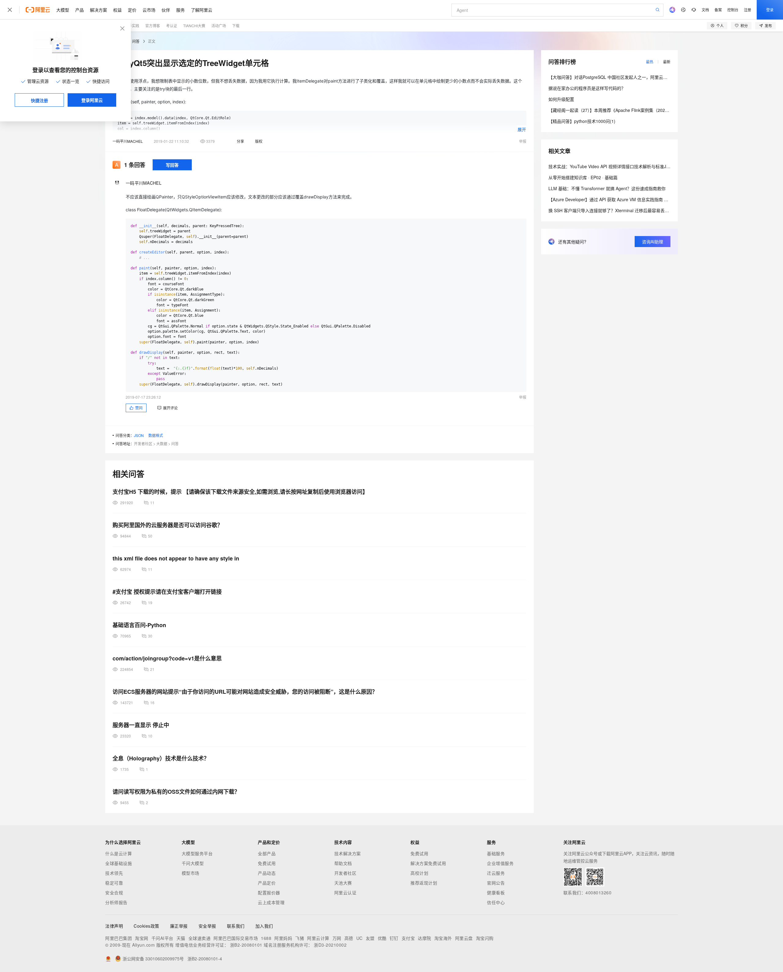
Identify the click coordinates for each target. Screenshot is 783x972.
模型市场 (190, 873)
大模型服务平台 (197, 853)
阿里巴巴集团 (118, 938)
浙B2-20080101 (246, 945)
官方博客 (152, 25)
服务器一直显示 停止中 (141, 725)
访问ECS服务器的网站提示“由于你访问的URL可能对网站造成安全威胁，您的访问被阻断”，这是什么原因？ (245, 692)
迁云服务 (496, 873)
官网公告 (496, 883)
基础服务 (496, 853)
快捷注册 (39, 100)
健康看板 (496, 892)
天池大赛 (343, 883)
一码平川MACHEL (128, 141)
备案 (718, 9)
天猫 (180, 938)
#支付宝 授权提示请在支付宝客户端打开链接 (167, 592)
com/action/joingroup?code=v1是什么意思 (167, 658)
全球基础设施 (118, 863)
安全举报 (207, 926)
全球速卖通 (199, 938)
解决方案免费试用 (428, 863)
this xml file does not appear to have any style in (176, 558)
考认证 (171, 25)
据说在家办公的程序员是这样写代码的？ (586, 88)
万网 (336, 938)
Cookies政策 (146, 926)
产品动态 (267, 873)
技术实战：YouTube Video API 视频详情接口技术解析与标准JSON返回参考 (620, 166)
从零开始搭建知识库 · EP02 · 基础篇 (583, 177)
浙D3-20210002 (330, 945)
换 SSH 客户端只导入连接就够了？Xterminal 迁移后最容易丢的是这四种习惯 (621, 210)
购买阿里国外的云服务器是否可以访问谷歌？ (168, 525)
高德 (348, 938)
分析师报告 (116, 902)
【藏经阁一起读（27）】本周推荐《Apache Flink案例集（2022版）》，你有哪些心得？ (629, 110)
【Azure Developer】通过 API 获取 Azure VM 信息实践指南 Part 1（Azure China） (628, 199)
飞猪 (299, 938)
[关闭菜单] (10, 10)
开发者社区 (143, 443)
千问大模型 (193, 863)
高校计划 (419, 873)
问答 (135, 41)
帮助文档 (343, 863)
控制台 (732, 9)
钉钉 (394, 938)
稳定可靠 (114, 883)
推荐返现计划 (423, 883)
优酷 (382, 938)
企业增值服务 (500, 863)
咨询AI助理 (652, 241)
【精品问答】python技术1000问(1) (581, 121)
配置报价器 (269, 892)
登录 (770, 9)
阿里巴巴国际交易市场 (235, 938)
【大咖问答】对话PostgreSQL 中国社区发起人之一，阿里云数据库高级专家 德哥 (625, 77)
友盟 (370, 938)
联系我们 (236, 926)
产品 (79, 10)
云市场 (149, 10)
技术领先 (114, 873)
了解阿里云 (201, 10)
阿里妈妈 (283, 938)
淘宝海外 (443, 938)
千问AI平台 (162, 938)
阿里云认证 (345, 892)
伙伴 (165, 10)
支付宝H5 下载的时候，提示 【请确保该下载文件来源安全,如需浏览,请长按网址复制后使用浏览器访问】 (240, 492)
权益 (117, 10)
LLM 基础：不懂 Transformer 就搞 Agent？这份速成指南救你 (607, 188)
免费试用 (267, 863)
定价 (132, 10)
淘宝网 (141, 938)
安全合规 (114, 892)
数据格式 (155, 435)
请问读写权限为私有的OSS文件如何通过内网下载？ (176, 792)
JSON (139, 435)
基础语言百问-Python (139, 625)
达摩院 (424, 938)
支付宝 (408, 938)
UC (359, 938)
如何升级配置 (561, 99)
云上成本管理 (271, 902)
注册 (747, 9)
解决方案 (98, 10)
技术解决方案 (347, 853)
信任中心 (496, 902)
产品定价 (267, 883)
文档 (705, 9)
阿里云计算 (318, 938)
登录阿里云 (92, 100)
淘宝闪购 (485, 938)
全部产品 (267, 853)
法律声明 (114, 926)
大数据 (161, 443)
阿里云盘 (464, 938)
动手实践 (131, 25)
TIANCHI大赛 (194, 25)
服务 (180, 10)
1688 (266, 938)
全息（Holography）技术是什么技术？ (161, 758)
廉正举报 (179, 926)
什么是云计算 (118, 853)
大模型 (62, 10)
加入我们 (264, 926)
